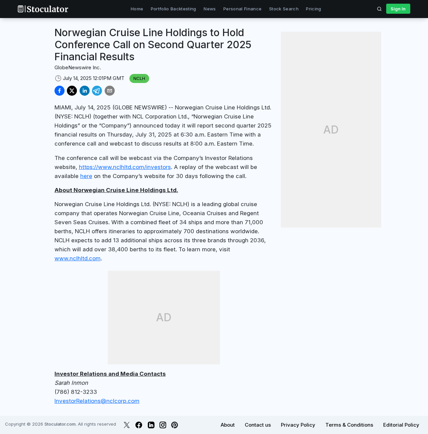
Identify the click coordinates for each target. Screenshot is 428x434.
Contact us (258, 425)
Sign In (398, 8)
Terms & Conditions (349, 425)
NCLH (139, 78)
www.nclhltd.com (78, 258)
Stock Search (284, 8)
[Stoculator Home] (43, 8)
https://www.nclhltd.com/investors (125, 167)
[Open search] (379, 8)
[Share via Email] (110, 91)
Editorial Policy (401, 425)
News (210, 8)
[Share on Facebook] (60, 91)
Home (137, 8)
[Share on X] (72, 91)
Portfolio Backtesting (173, 8)
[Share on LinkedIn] (85, 91)
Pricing (313, 8)
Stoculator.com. (60, 424)
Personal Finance (242, 8)
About (228, 425)
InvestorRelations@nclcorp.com (97, 401)
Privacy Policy (298, 425)
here (86, 176)
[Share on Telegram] (97, 91)
